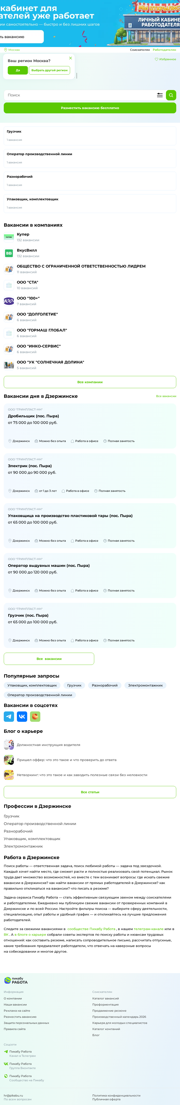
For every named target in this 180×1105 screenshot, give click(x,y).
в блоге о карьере (30, 934)
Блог (96, 1035)
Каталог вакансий (105, 998)
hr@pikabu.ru (13, 1095)
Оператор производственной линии (39, 158)
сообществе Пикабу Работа (91, 929)
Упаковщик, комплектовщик (32, 203)
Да (18, 70)
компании (90, 382)
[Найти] (171, 95)
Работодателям (164, 49)
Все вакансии (166, 396)
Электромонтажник (145, 685)
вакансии (49, 659)
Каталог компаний (106, 1029)
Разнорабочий (20, 180)
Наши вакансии (15, 1004)
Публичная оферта (106, 1099)
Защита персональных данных (26, 1023)
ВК (6, 934)
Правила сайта (15, 1029)
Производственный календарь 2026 (119, 1016)
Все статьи (90, 792)
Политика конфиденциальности (116, 1095)
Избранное (167, 59)
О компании (13, 998)
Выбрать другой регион (49, 70)
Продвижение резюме (109, 1010)
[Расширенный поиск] (160, 95)
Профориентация (105, 1004)
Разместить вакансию (20, 1016)
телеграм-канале (149, 929)
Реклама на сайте (17, 1010)
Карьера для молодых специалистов (119, 1023)
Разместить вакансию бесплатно (90, 108)
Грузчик (14, 135)
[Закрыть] (70, 58)
